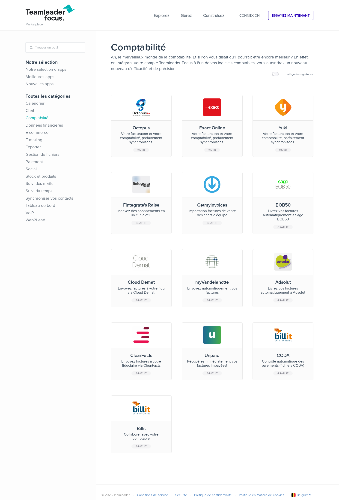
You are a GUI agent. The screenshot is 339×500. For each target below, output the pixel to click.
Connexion (249, 15)
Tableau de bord (40, 205)
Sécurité (181, 495)
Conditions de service (152, 495)
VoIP (30, 212)
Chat (30, 110)
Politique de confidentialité (213, 495)
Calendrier (35, 103)
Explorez (161, 15)
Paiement (34, 161)
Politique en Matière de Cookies (261, 495)
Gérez (186, 15)
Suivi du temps (39, 191)
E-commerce (37, 132)
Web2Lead (35, 220)
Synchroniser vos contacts (49, 198)
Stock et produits (41, 176)
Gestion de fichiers (42, 154)
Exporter (33, 147)
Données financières (44, 125)
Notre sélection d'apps (46, 69)
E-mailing (34, 139)
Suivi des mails (39, 183)
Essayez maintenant (291, 15)
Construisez (213, 15)
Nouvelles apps (40, 84)
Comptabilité (37, 118)
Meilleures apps (40, 76)
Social (31, 169)
